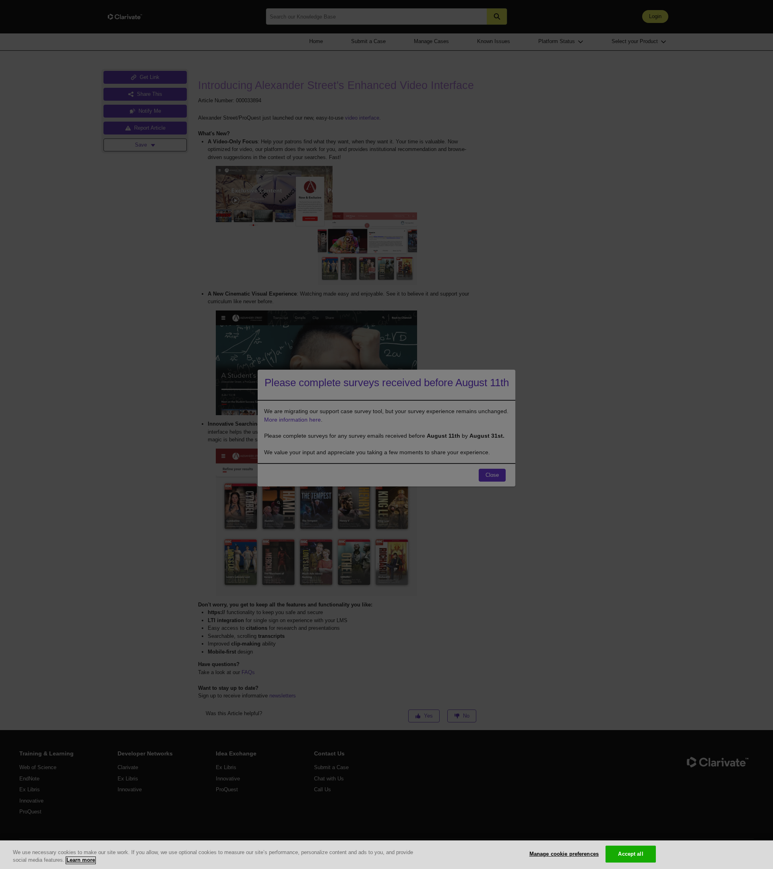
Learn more (80, 860)
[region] (386, 854)
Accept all (630, 854)
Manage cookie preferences (564, 854)
